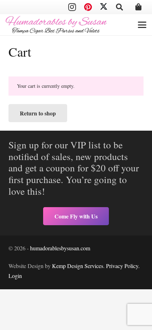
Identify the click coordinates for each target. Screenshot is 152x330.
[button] (119, 7)
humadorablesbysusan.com (60, 248)
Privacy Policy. (123, 265)
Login (15, 275)
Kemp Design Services (77, 265)
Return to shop (38, 113)
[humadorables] (56, 25)
